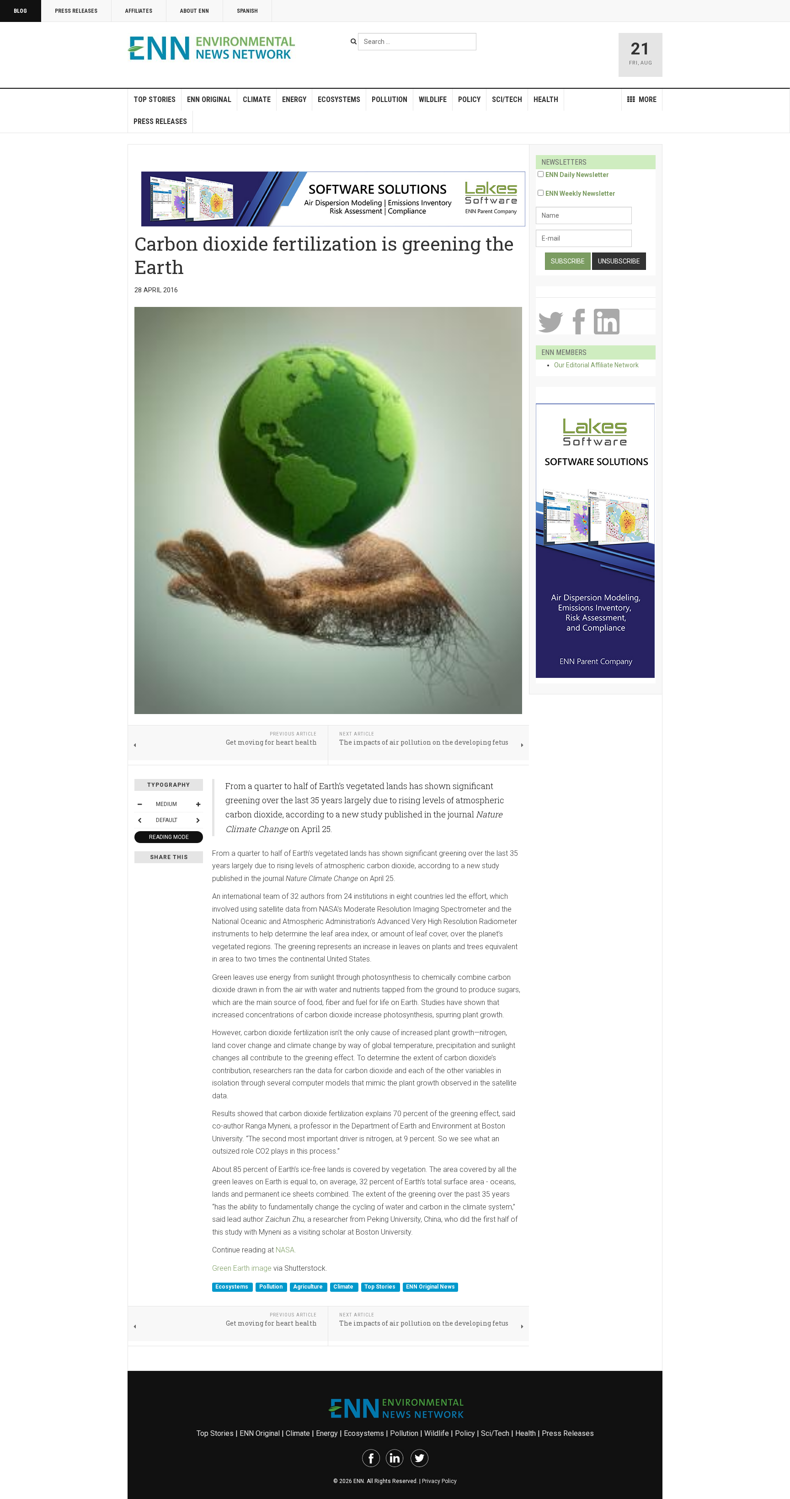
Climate (257, 99)
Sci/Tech (507, 99)
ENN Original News (430, 1287)
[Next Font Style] (198, 820)
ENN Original (209, 99)
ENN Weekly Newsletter (580, 193)
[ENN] (213, 48)
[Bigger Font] (198, 804)
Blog (20, 11)
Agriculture (308, 1287)
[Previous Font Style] (139, 820)
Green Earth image (242, 1268)
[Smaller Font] (139, 804)
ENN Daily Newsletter (577, 174)
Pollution (389, 99)
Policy (469, 99)
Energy (294, 99)
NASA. (286, 1250)
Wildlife (433, 99)
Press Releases (76, 11)
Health (546, 99)
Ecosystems (339, 99)
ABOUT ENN (194, 11)
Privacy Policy (439, 1481)
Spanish (247, 11)
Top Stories (154, 99)
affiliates (138, 11)
